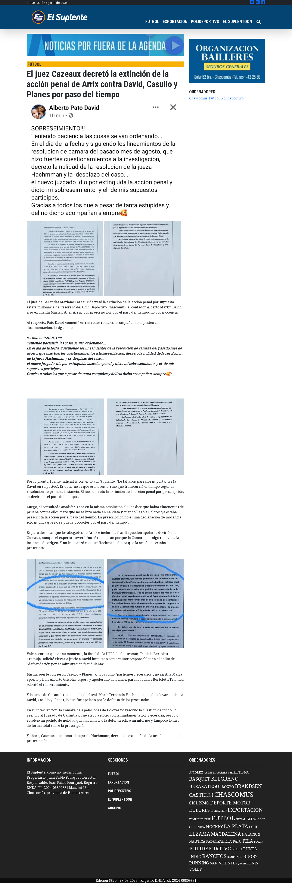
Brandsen (248, 786)
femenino (196, 819)
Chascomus (198, 98)
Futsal (241, 819)
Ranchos (214, 856)
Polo (237, 849)
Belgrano (225, 778)
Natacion (251, 834)
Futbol (214, 98)
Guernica (197, 827)
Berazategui (205, 786)
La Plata (236, 826)
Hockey (214, 826)
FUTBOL (152, 21)
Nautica (197, 841)
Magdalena (226, 834)
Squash (241, 863)
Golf (261, 819)
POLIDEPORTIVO (205, 21)
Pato (237, 841)
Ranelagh (234, 857)
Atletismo (239, 772)
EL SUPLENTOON (237, 21)
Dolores (199, 810)
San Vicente (222, 862)
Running (199, 863)
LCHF (253, 827)
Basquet (199, 779)
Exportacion (245, 810)
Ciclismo (199, 803)
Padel (211, 841)
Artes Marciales (216, 772)
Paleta (224, 841)
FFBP (207, 819)
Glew (251, 819)
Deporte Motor (230, 803)
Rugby (250, 856)
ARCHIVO (114, 808)
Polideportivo (232, 98)
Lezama (199, 833)
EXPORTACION (175, 21)
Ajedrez (196, 772)
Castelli (201, 794)
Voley (195, 869)
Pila (247, 841)
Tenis (252, 862)
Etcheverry (219, 810)
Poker (258, 842)
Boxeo (228, 786)
